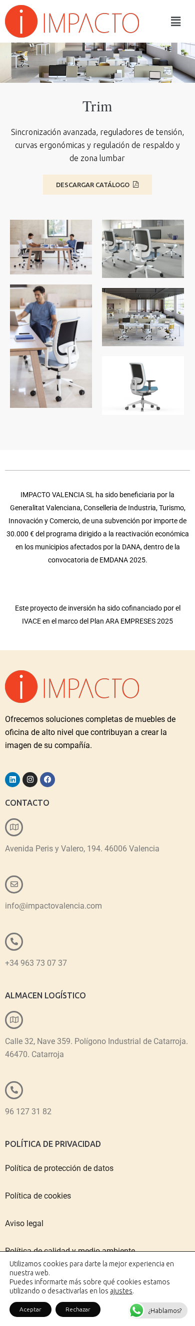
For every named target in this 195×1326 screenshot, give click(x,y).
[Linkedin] (12, 779)
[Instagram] (30, 779)
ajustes (121, 1291)
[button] (175, 21)
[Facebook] (47, 779)
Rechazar (78, 1309)
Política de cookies (38, 1196)
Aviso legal (24, 1223)
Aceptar (31, 1309)
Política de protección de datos (59, 1168)
